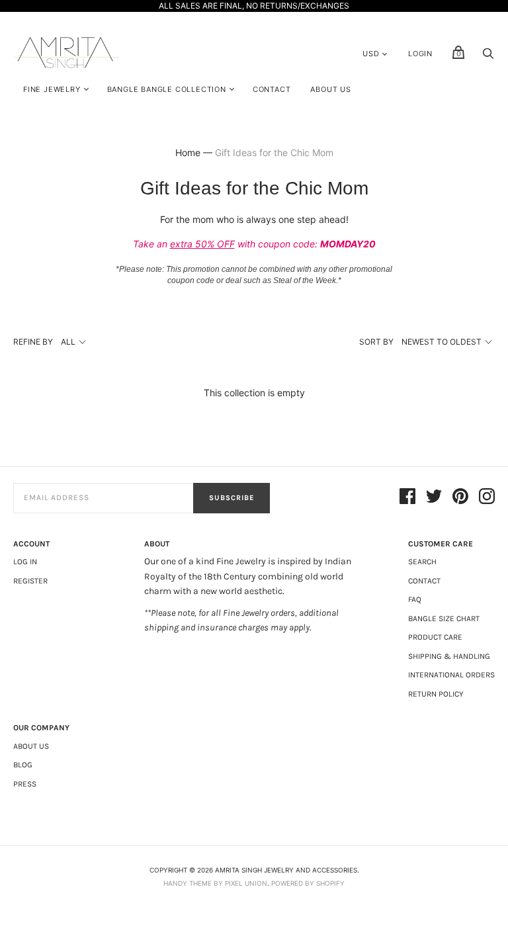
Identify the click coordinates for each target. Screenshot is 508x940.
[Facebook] (407, 498)
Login (420, 53)
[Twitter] (434, 498)
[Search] (488, 56)
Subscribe (231, 497)
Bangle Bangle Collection (166, 89)
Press (24, 784)
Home (187, 152)
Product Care (435, 637)
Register (30, 580)
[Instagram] (487, 498)
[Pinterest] (460, 498)
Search (422, 561)
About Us (330, 89)
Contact (272, 89)
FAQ (414, 599)
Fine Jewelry (52, 89)
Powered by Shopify (308, 883)
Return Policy (436, 694)
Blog (22, 764)
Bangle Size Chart (444, 618)
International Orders (451, 674)
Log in (25, 561)
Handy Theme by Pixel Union (215, 883)
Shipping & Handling (449, 656)
